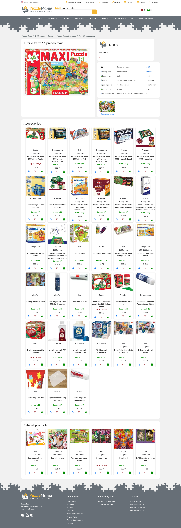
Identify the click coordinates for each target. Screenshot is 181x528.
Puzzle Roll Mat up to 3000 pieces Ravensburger (57, 159)
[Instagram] (31, 516)
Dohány (51, 36)
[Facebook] (22, 516)
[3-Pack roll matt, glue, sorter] (139, 268)
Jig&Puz (145, 198)
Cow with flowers (57, 458)
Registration (72, 2)
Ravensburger (57, 150)
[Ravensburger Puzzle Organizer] (29, 219)
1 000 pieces (123, 347)
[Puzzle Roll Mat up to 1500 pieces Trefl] (117, 268)
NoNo (101, 247)
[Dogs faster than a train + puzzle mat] (117, 364)
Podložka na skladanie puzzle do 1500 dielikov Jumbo (101, 304)
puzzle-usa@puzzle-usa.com (32, 506)
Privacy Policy (72, 517)
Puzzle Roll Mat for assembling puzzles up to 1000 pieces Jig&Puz (57, 255)
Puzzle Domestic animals (66, 36)
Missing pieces (135, 501)
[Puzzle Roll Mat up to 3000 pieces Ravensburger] (51, 172)
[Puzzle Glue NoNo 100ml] (95, 268)
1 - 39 (148, 67)
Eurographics (80, 198)
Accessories (119, 19)
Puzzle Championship (75, 520)
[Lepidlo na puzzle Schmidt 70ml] (73, 412)
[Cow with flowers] (51, 472)
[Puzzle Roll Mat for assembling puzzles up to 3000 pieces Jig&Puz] (139, 220)
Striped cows (101, 458)
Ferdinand (123, 458)
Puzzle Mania (27, 36)
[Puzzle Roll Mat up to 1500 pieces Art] (95, 219)
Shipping (117, 2)
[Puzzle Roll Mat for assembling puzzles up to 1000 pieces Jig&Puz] (51, 268)
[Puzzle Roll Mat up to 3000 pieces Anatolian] (117, 219)
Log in (79, 2)
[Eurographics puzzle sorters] (29, 268)
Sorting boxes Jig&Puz (35, 302)
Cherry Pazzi (57, 451)
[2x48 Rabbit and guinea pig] (139, 472)
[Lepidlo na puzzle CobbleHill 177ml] (73, 364)
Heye (101, 451)
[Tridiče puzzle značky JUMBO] (29, 364)
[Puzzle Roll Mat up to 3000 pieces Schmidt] (117, 171)
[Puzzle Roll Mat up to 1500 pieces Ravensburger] (95, 172)
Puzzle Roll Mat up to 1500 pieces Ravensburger (101, 159)
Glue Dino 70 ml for (79, 302)
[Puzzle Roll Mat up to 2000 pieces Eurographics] (73, 220)
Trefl (79, 150)
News (29, 19)
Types (105, 19)
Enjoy (123, 451)
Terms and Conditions (75, 514)
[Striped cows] (95, 472)
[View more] (35, 139)
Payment (130, 2)
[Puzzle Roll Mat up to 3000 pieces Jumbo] (29, 171)
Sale (40, 19)
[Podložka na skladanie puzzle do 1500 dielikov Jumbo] (95, 317)
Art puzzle (145, 150)
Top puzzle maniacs (105, 504)
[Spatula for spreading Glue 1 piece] (51, 412)
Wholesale (104, 2)
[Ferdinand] (117, 472)
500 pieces (57, 455)
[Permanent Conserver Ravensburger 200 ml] (139, 316)
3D (132, 19)
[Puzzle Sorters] (73, 268)
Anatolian (123, 198)
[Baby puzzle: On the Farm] (29, 472)
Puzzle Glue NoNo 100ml (101, 253)
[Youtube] (27, 516)
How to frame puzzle (137, 507)
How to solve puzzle (137, 511)
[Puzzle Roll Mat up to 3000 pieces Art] (139, 171)
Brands (92, 19)
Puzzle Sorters (79, 253)
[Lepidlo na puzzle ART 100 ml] (51, 364)
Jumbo (35, 150)
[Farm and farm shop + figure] (73, 472)
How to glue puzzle (137, 504)
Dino (79, 295)
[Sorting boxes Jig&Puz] (29, 316)
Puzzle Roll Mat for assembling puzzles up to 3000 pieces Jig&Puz (145, 207)
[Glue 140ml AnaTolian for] (117, 316)
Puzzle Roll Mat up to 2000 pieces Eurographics (79, 207)
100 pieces (79, 455)
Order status (90, 2)
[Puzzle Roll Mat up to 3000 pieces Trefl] (73, 171)
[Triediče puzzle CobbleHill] (95, 364)
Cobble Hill (79, 343)
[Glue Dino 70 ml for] (73, 316)
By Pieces (52, 19)
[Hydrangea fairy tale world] (139, 364)
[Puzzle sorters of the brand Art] (51, 219)
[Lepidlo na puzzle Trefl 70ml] (29, 412)
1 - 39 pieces (40, 36)
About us (70, 511)
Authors (79, 19)
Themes (66, 19)
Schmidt (123, 150)
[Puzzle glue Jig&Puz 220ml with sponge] (51, 316)
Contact (142, 2)
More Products (146, 19)
